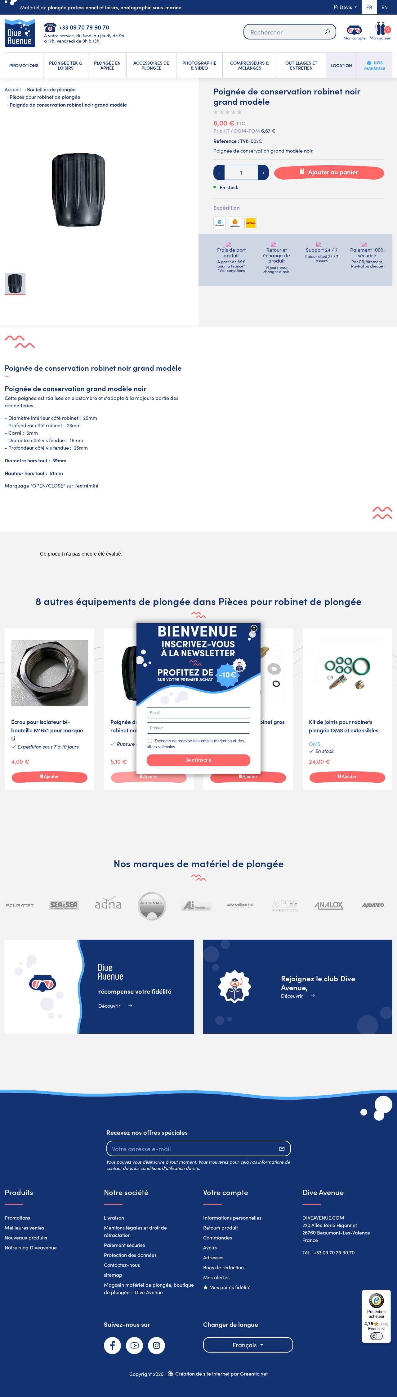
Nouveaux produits (26, 1237)
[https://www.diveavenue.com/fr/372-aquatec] (373, 906)
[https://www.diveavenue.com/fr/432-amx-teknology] (285, 906)
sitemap (113, 1274)
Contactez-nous (122, 1265)
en (384, 7)
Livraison (114, 1217)
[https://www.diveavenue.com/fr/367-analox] (329, 906)
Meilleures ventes (24, 1227)
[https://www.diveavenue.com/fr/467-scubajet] (20, 906)
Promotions (17, 1217)
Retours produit (220, 1227)
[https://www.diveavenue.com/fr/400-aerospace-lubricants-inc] (196, 906)
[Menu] (387, 1293)
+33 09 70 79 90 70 (84, 27)
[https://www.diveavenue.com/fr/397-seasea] (64, 906)
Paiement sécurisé (124, 1245)
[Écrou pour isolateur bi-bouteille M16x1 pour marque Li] (49, 709)
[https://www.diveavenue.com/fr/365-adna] (108, 906)
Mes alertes (216, 1277)
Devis (345, 7)
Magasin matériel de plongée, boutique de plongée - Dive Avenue (149, 1288)
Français (245, 1344)
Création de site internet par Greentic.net (221, 1373)
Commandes (217, 1237)
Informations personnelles (232, 1217)
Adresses (213, 1257)
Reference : (226, 141)
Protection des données (130, 1255)
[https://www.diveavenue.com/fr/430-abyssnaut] (152, 906)
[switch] (376, 1336)
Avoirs (210, 1247)
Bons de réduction (223, 1267)
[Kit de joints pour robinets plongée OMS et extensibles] (347, 709)
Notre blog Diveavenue (31, 1247)
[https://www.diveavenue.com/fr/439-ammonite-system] (240, 906)
